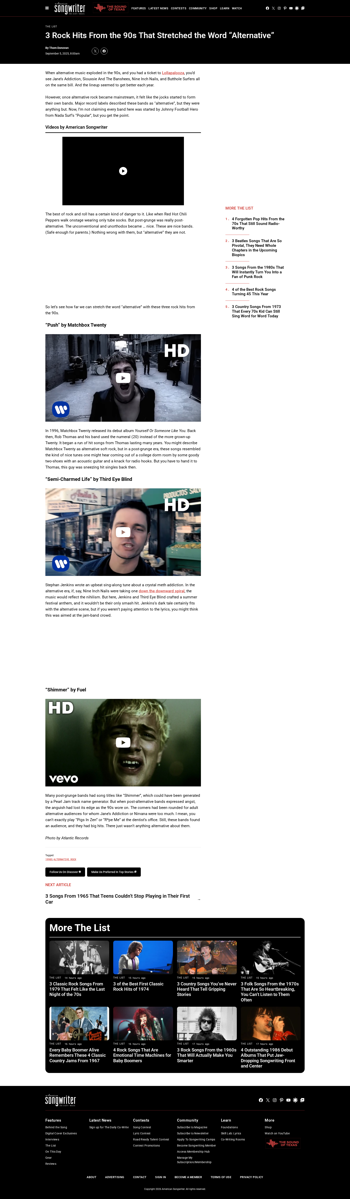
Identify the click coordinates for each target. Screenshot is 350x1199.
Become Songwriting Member (196, 1145)
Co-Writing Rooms (233, 1139)
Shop (213, 8)
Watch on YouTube (277, 1133)
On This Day (53, 1151)
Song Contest (142, 1127)
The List (51, 26)
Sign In (160, 1177)
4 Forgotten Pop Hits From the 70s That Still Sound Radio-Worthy (258, 224)
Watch (237, 8)
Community (198, 8)
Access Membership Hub (193, 1151)
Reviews (50, 1163)
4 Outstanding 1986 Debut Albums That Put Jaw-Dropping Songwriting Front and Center (268, 1058)
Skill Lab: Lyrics (231, 1133)
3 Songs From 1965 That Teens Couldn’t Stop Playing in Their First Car (117, 899)
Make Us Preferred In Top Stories (112, 872)
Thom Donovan (59, 47)
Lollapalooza (173, 73)
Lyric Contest (141, 1133)
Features (138, 8)
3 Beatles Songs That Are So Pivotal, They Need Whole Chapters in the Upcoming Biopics (257, 248)
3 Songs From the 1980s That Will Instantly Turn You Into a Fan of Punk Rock (258, 272)
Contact (140, 1177)
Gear (48, 1157)
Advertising (114, 1177)
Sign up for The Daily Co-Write (109, 1127)
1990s (48, 859)
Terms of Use (221, 1177)
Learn (224, 8)
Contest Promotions (146, 1145)
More (269, 1120)
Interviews (52, 1139)
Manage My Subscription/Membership (194, 1160)
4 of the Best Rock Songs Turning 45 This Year (254, 291)
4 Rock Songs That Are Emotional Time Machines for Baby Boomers (142, 1055)
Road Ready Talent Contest (151, 1139)
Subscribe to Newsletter (193, 1133)
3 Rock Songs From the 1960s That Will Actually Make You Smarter (206, 1055)
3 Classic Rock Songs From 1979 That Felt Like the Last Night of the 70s (77, 989)
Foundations (229, 1127)
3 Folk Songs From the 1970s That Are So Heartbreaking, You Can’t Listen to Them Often (270, 991)
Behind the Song (56, 1127)
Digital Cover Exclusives (61, 1133)
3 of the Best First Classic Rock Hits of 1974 (138, 986)
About (91, 1177)
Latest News (158, 8)
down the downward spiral (162, 591)
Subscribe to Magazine (192, 1127)
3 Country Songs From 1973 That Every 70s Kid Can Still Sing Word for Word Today (256, 311)
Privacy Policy (251, 1177)
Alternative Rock (64, 859)
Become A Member (188, 1177)
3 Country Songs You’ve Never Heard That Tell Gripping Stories (207, 989)
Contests (178, 8)
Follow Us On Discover (64, 872)
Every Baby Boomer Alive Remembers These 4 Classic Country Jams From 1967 (77, 1055)
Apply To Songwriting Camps (196, 1139)
